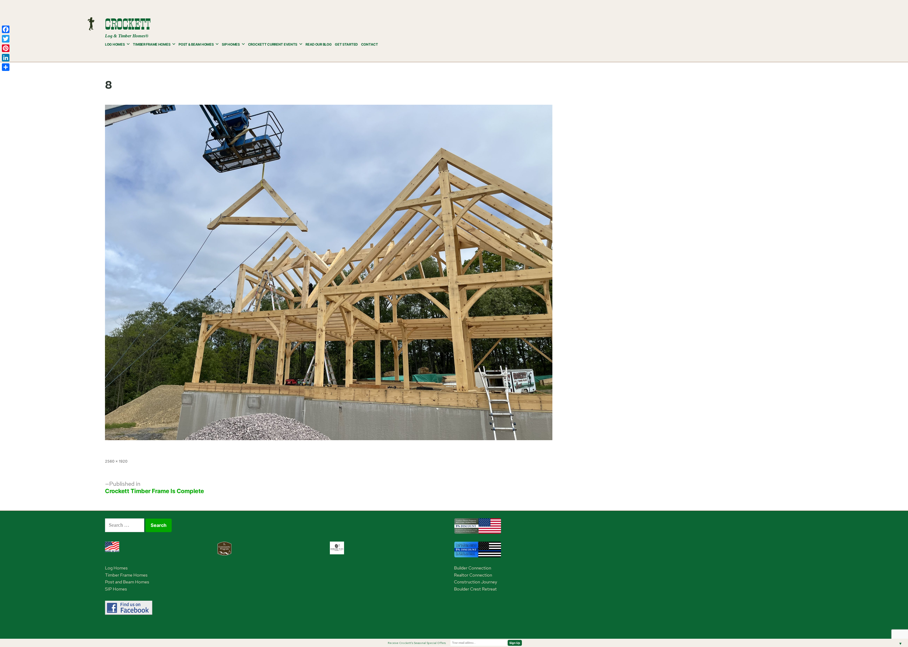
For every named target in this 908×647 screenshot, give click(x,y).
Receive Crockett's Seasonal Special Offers (417, 643)
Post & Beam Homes (196, 44)
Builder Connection (472, 568)
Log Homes (115, 44)
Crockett (127, 24)
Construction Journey (475, 582)
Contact (369, 44)
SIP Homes (231, 44)
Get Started (346, 44)
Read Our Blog (319, 44)
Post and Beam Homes (127, 582)
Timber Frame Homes (151, 44)
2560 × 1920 (116, 461)
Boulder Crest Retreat (475, 589)
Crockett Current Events (272, 44)
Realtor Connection (473, 575)
